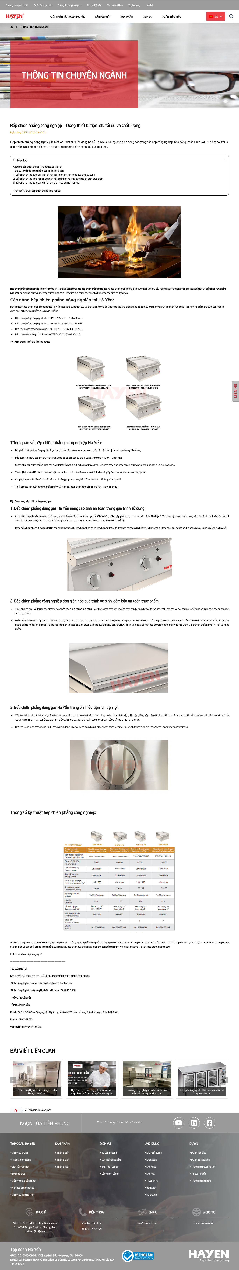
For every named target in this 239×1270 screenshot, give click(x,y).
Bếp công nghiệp (35, 954)
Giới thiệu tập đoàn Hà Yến (67, 16)
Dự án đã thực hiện (43, 5)
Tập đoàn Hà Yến (22, 1143)
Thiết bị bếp (62, 1152)
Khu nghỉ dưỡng (154, 1152)
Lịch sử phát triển (20, 1166)
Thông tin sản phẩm (201, 1180)
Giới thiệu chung (20, 1152)
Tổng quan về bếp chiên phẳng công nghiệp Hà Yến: (38, 170)
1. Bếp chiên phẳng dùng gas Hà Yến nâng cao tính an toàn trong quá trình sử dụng (54, 174)
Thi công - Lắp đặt (110, 1166)
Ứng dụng (152, 1143)
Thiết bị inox (62, 1166)
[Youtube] (178, 1123)
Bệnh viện (151, 1187)
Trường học (152, 1180)
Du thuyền (151, 1194)
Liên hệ (149, 5)
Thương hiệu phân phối (17, 5)
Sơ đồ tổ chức (18, 1173)
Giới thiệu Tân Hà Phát (23, 1194)
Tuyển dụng (134, 5)
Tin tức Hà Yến (94, 5)
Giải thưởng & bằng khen (24, 1180)
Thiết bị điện (62, 1159)
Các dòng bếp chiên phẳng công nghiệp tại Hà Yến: (38, 166)
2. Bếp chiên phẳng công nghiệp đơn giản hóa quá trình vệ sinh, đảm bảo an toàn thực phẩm (58, 178)
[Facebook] (209, 1123)
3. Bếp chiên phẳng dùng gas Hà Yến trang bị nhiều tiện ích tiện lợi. (46, 182)
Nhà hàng (151, 1166)
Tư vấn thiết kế (109, 1152)
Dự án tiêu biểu (171, 16)
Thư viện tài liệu (115, 5)
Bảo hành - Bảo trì (110, 1173)
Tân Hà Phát (103, 16)
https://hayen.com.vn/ (30, 1026)
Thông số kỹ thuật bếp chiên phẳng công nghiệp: (37, 190)
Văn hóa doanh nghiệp (23, 1187)
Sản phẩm (127, 16)
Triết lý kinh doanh (21, 1159)
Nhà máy (150, 1173)
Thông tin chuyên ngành (69, 5)
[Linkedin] (194, 1123)
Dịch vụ (147, 16)
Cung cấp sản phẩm (111, 1159)
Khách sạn (151, 1159)
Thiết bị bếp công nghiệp (38, 341)
